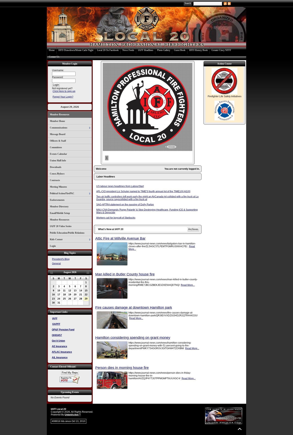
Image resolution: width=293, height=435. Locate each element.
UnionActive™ (73, 414)
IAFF (54, 318)
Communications (58, 127)
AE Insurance (59, 346)
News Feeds (128, 50)
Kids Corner (56, 239)
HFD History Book (198, 50)
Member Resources (59, 114)
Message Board (57, 134)
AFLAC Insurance (62, 352)
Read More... (188, 285)
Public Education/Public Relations (67, 232)
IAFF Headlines (145, 50)
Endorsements (57, 200)
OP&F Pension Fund (63, 329)
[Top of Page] (239, 428)
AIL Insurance (60, 357)
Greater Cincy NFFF (221, 50)
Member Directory (59, 206)
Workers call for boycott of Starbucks (115, 217)
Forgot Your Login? (63, 96)
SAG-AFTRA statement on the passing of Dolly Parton (125, 204)
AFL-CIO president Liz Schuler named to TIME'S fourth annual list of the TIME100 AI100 (143, 191)
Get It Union (58, 340)
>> (88, 272)
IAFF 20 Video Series (61, 226)
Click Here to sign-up (64, 91)
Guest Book (179, 50)
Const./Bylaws (57, 173)
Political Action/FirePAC (62, 193)
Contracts (55, 180)
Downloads (55, 167)
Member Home (57, 121)
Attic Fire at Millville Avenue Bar (120, 238)
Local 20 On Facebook (108, 50)
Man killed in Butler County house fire (125, 274)
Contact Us (54, 56)
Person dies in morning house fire (122, 368)
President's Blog (61, 259)
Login (53, 246)
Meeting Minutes (58, 186)
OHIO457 (57, 335)
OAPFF (56, 324)
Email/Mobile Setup (60, 213)
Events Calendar (58, 154)
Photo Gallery (163, 50)
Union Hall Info (58, 160)
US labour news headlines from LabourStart (120, 186)
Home (52, 50)
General (56, 263)
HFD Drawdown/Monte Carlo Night (75, 50)
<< (51, 272)
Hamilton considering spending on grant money (132, 338)
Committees (56, 147)
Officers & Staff (58, 140)
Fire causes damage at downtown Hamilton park (133, 308)
